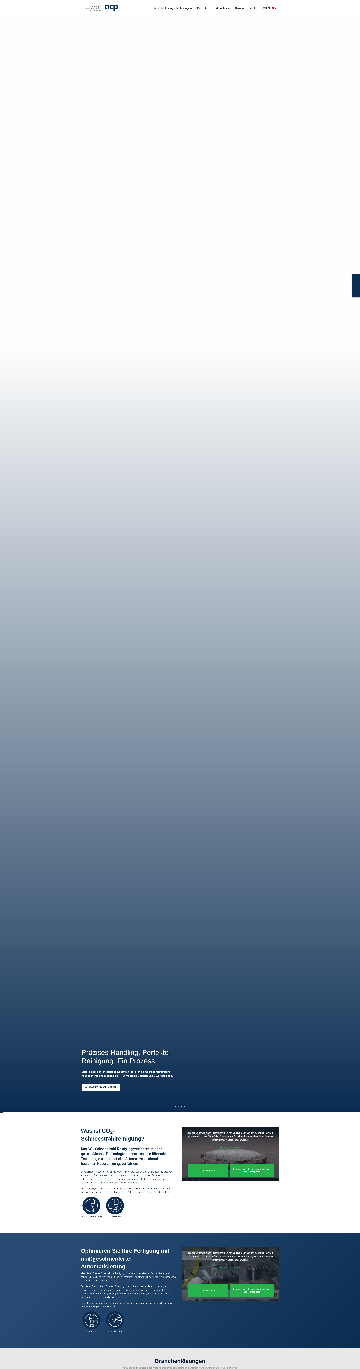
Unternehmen (222, 8)
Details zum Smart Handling (100, 1087)
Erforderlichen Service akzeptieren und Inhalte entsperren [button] (251, 1170)
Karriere (240, 8)
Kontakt (252, 8)
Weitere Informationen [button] (230, 1147)
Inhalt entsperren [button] (208, 1170)
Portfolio (202, 8)
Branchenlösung (163, 8)
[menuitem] (163, 8)
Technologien (184, 8)
